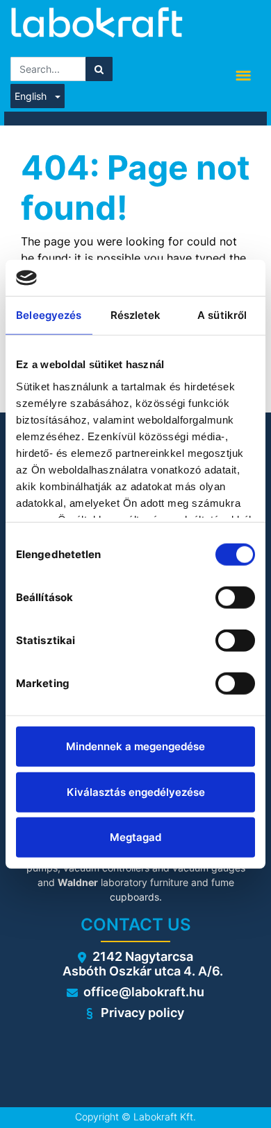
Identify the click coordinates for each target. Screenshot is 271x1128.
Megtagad (135, 837)
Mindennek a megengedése (135, 746)
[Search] (99, 69)
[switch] (235, 598)
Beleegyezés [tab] (48, 315)
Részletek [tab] (135, 315)
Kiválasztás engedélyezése (136, 791)
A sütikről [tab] (222, 315)
